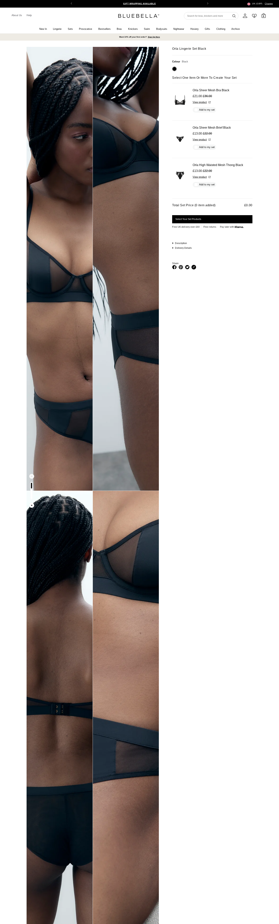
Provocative (85, 29)
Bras (119, 29)
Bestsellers (104, 29)
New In (43, 29)
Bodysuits (161, 29)
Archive (235, 29)
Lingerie (57, 29)
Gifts (207, 29)
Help (29, 15)
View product (200, 102)
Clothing (220, 29)
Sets (70, 29)
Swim (147, 29)
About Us (17, 15)
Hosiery (194, 29)
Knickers (133, 29)
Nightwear (178, 29)
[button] (207, 4)
